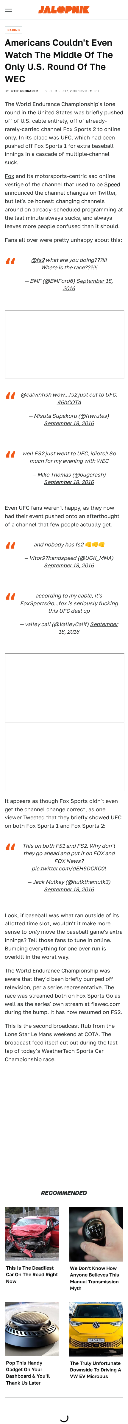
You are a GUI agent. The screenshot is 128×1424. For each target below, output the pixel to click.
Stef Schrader (24, 91)
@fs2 (37, 260)
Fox (9, 176)
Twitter (106, 193)
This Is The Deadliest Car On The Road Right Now (32, 1274)
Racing (13, 30)
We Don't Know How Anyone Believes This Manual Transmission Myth (94, 1278)
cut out (69, 1042)
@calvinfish (36, 394)
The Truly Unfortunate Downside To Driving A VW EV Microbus (95, 1370)
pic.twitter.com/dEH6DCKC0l (69, 868)
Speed (112, 184)
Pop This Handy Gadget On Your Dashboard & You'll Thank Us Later (28, 1373)
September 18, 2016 (69, 423)
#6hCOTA (69, 402)
